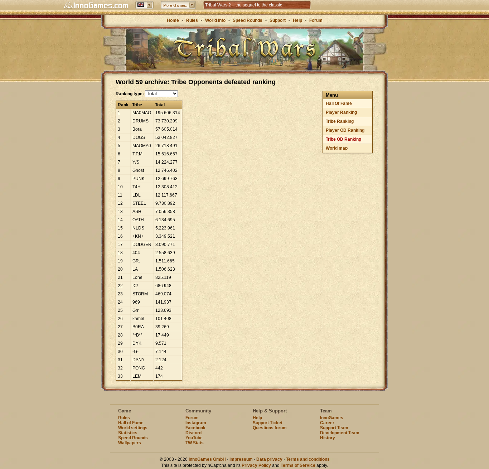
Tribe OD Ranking (343, 139)
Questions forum (270, 427)
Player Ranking (341, 112)
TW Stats (194, 442)
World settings (132, 427)
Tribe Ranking (340, 121)
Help (297, 20)
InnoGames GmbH (207, 459)
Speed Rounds (247, 20)
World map (337, 148)
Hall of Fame (131, 422)
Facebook (195, 427)
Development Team (339, 432)
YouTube (194, 437)
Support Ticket (267, 422)
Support (278, 20)
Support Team (334, 427)
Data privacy (269, 459)
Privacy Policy (256, 465)
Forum (316, 20)
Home (173, 20)
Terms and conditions (308, 459)
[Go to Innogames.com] (96, 5)
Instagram (195, 422)
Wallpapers (129, 442)
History (327, 437)
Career (327, 422)
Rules (192, 20)
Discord (193, 432)
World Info (215, 20)
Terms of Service (298, 465)
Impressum (241, 459)
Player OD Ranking (345, 130)
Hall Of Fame (339, 103)
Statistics (127, 432)
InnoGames (331, 417)
